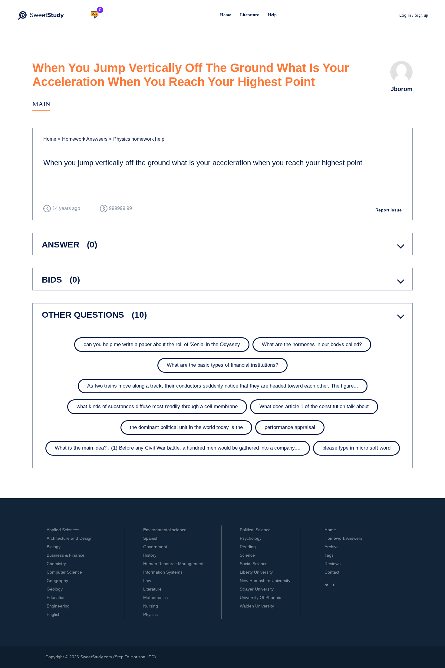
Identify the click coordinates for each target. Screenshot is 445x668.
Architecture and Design (70, 538)
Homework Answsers (82, 139)
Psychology (251, 538)
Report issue (388, 210)
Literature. (250, 15)
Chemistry (56, 563)
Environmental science (164, 529)
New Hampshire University (265, 580)
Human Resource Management (173, 563)
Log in (405, 15)
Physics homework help (136, 139)
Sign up (421, 15)
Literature (152, 589)
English (54, 614)
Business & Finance (65, 555)
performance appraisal (290, 427)
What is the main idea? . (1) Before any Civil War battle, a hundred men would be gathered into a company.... (178, 448)
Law (147, 580)
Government (155, 546)
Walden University (257, 606)
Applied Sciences (63, 529)
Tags (329, 555)
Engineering (58, 606)
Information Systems (163, 572)
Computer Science (64, 572)
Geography (57, 580)
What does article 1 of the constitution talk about (314, 406)
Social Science (254, 563)
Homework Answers (343, 538)
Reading (248, 546)
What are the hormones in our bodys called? (312, 344)
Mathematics (155, 597)
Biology (54, 546)
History (150, 555)
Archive (332, 546)
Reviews (333, 563)
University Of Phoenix (260, 597)
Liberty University (256, 572)
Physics (150, 614)
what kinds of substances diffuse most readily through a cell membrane (157, 406)
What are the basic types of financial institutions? (222, 365)
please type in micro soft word (356, 448)
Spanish (151, 538)
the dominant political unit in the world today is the (186, 427)
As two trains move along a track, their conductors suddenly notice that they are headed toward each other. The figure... (222, 386)
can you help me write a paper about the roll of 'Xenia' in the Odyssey (162, 344)
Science (247, 555)
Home (49, 139)
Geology (55, 589)
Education (56, 597)
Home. (226, 15)
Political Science (255, 529)
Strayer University (257, 589)
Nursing (150, 606)
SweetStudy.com (96, 656)
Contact (332, 572)
